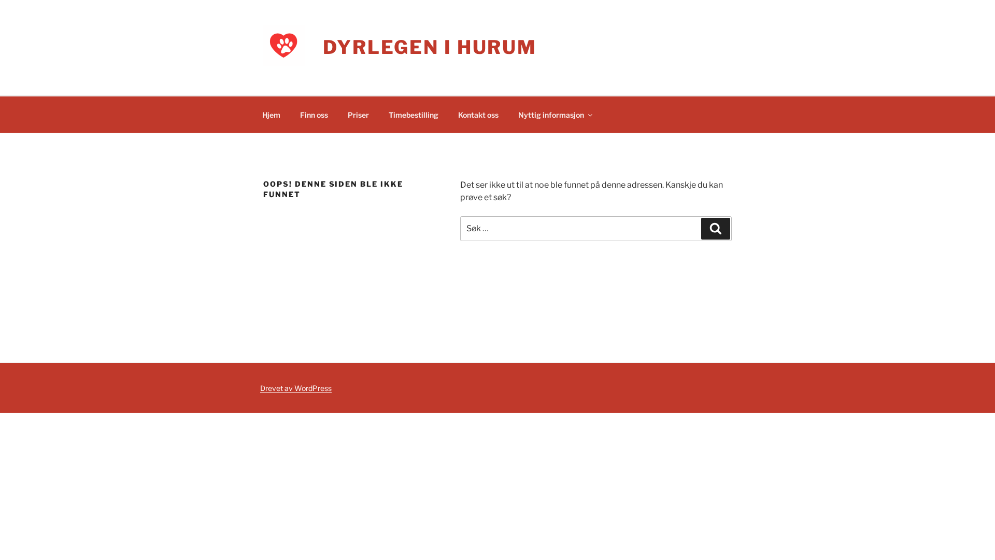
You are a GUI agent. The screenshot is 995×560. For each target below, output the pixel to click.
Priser (358, 114)
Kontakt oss (478, 114)
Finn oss (314, 114)
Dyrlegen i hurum (430, 47)
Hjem (271, 114)
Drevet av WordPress (296, 388)
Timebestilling (413, 114)
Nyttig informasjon (551, 114)
